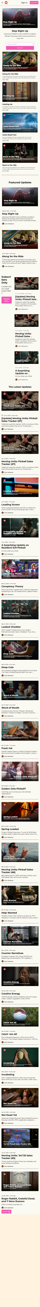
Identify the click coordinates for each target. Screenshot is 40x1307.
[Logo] (6, 2)
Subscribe (20, 48)
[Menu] (2, 2)
